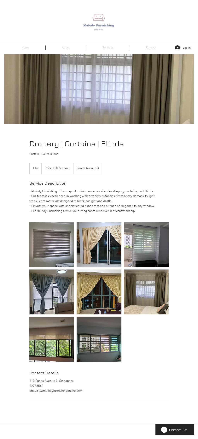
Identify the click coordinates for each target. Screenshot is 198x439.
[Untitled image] (51, 244)
